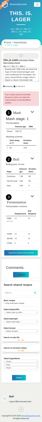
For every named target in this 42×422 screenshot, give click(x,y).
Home (8, 42)
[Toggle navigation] (37, 4)
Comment (21, 275)
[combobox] (21, 312)
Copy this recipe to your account (21, 253)
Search (19, 378)
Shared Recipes (20, 42)
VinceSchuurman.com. (30, 415)
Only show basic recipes (15, 303)
